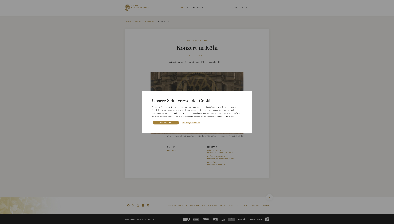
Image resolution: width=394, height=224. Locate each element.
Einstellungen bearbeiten (191, 123)
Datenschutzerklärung (225, 116)
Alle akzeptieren (166, 123)
